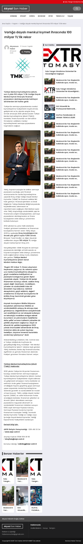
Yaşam (70, 16)
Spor (50, 16)
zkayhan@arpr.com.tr (14, 439)
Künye (45, 528)
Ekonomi (41, 16)
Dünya (32, 16)
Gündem (13, 16)
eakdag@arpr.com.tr (27, 444)
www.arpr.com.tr (12, 432)
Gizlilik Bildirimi (35, 528)
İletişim (52, 528)
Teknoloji (60, 16)
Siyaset (23, 16)
